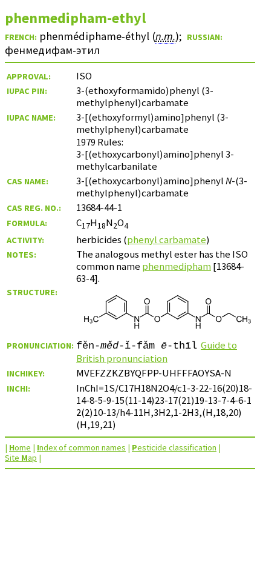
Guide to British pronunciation (156, 351)
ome (20, 447)
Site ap (21, 457)
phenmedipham (176, 266)
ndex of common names (81, 447)
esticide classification (174, 447)
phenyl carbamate (166, 239)
